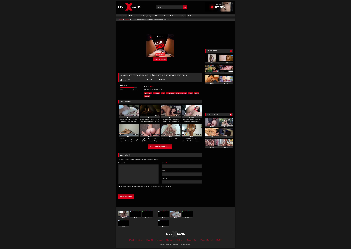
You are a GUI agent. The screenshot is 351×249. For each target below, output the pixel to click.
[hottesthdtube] (129, 7)
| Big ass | (169, 240)
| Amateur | (159, 240)
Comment (121, 163)
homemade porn (182, 93)
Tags (191, 16)
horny (191, 93)
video (147, 96)
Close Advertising (160, 59)
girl (163, 93)
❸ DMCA (172, 16)
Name (164, 163)
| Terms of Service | (207, 240)
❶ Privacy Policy (146, 16)
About (151, 79)
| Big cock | (149, 240)
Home (124, 16)
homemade (171, 93)
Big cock (127, 19)
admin (152, 86)
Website (164, 178)
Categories (134, 16)
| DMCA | (219, 240)
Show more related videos (160, 147)
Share (163, 79)
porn (197, 93)
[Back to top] (345, 243)
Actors (183, 16)
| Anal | (131, 240)
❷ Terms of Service (160, 16)
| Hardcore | (179, 240)
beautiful (157, 93)
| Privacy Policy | (192, 240)
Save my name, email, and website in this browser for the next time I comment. (146, 186)
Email (164, 170)
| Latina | (139, 240)
